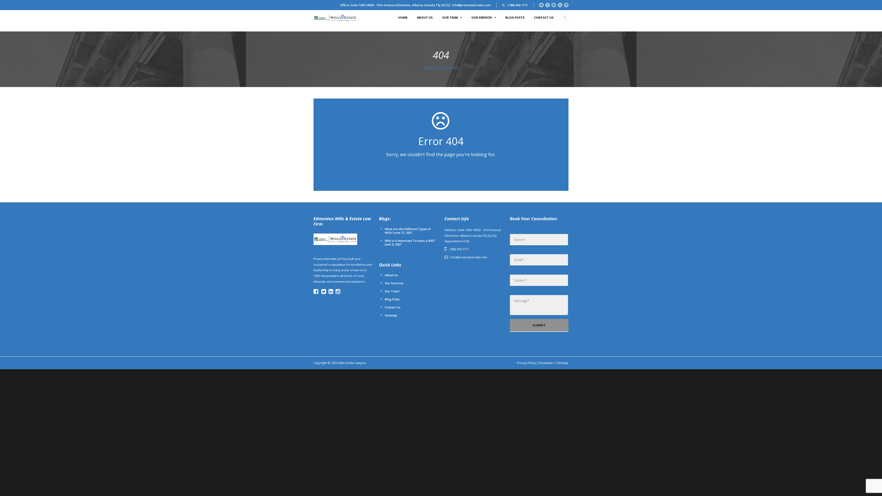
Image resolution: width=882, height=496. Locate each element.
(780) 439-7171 (518, 5)
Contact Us (392, 307)
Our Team (450, 17)
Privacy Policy (526, 363)
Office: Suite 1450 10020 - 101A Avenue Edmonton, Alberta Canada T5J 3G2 (393, 5)
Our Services (481, 17)
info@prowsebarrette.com (471, 5)
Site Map (562, 363)
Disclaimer (546, 363)
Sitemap (391, 315)
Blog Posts (515, 17)
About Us (425, 17)
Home (402, 17)
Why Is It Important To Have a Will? (410, 241)
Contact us (544, 17)
